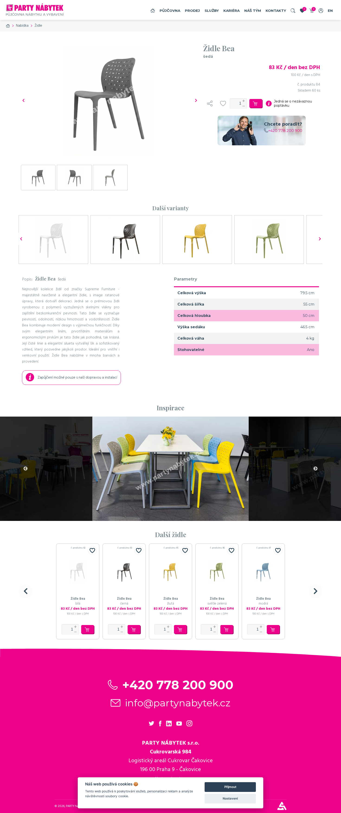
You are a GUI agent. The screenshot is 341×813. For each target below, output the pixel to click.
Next (315, 468)
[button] (25, 591)
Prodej (192, 10)
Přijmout (230, 787)
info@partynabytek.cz (178, 703)
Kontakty (276, 10)
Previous (25, 468)
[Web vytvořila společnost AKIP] (281, 809)
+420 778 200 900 (285, 130)
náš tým (252, 10)
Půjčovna (170, 10)
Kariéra (231, 10)
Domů (152, 10)
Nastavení (230, 798)
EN (330, 10)
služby (212, 10)
